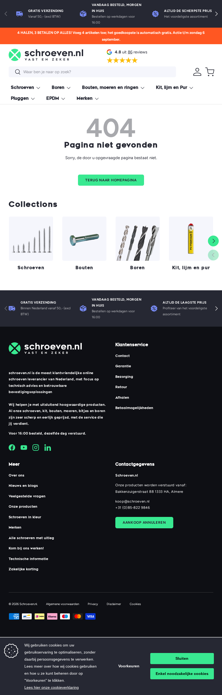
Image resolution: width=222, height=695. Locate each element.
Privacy (93, 604)
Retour (121, 387)
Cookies (135, 604)
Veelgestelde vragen (27, 496)
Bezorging (124, 377)
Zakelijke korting (23, 569)
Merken (15, 527)
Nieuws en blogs (23, 486)
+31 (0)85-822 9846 (132, 508)
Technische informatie (28, 559)
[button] (210, 72)
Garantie (123, 366)
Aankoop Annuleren (144, 522)
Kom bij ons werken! (26, 548)
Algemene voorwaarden (62, 604)
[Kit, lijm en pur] (191, 239)
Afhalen (122, 398)
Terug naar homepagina (111, 180)
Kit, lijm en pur (191, 268)
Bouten (84, 268)
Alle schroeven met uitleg (31, 538)
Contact (122, 356)
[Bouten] (84, 239)
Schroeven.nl (28, 604)
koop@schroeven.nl (132, 501)
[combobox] (92, 71)
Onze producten (23, 507)
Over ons (16, 475)
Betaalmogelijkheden (134, 408)
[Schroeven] (31, 239)
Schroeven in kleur (25, 517)
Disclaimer (114, 604)
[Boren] (138, 239)
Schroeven (31, 268)
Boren (137, 268)
